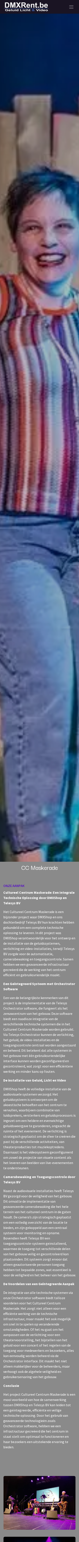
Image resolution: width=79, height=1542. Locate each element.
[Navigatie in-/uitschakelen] (71, 6)
